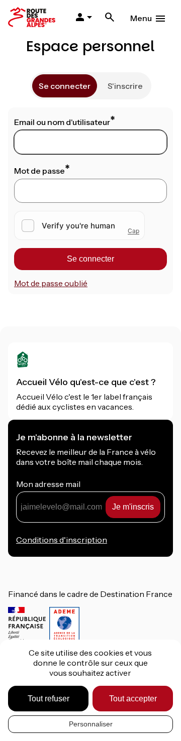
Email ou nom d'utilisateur (62, 122)
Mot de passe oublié (50, 283)
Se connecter (64, 86)
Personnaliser (91, 724)
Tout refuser (48, 698)
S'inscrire (125, 86)
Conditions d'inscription (61, 540)
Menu (141, 18)
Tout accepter (133, 698)
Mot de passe (39, 171)
